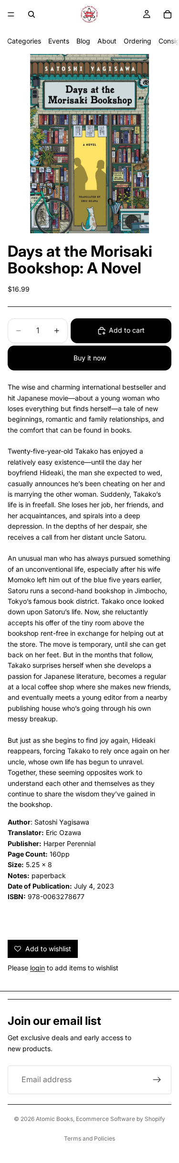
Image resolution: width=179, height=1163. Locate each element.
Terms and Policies (89, 1138)
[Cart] (167, 14)
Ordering (137, 41)
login (37, 968)
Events (58, 41)
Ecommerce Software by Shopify (120, 1118)
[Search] (31, 14)
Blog (83, 41)
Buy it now (90, 358)
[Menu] (11, 14)
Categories (24, 41)
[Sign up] (157, 1080)
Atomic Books (54, 1118)
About (106, 41)
